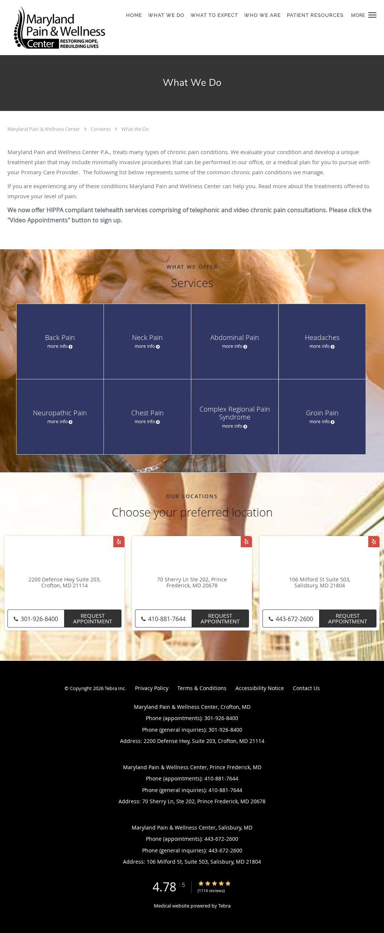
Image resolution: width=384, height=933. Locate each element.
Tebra (224, 905)
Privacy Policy (151, 688)
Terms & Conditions (201, 688)
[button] (372, 15)
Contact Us (306, 688)
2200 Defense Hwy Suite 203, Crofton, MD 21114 (64, 583)
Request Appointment (92, 618)
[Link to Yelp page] (118, 541)
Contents (101, 129)
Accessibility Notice (260, 688)
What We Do (135, 129)
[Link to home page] (57, 27)
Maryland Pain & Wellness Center (44, 129)
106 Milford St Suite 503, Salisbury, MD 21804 (319, 583)
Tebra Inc (115, 688)
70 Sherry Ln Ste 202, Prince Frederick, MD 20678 (192, 583)
